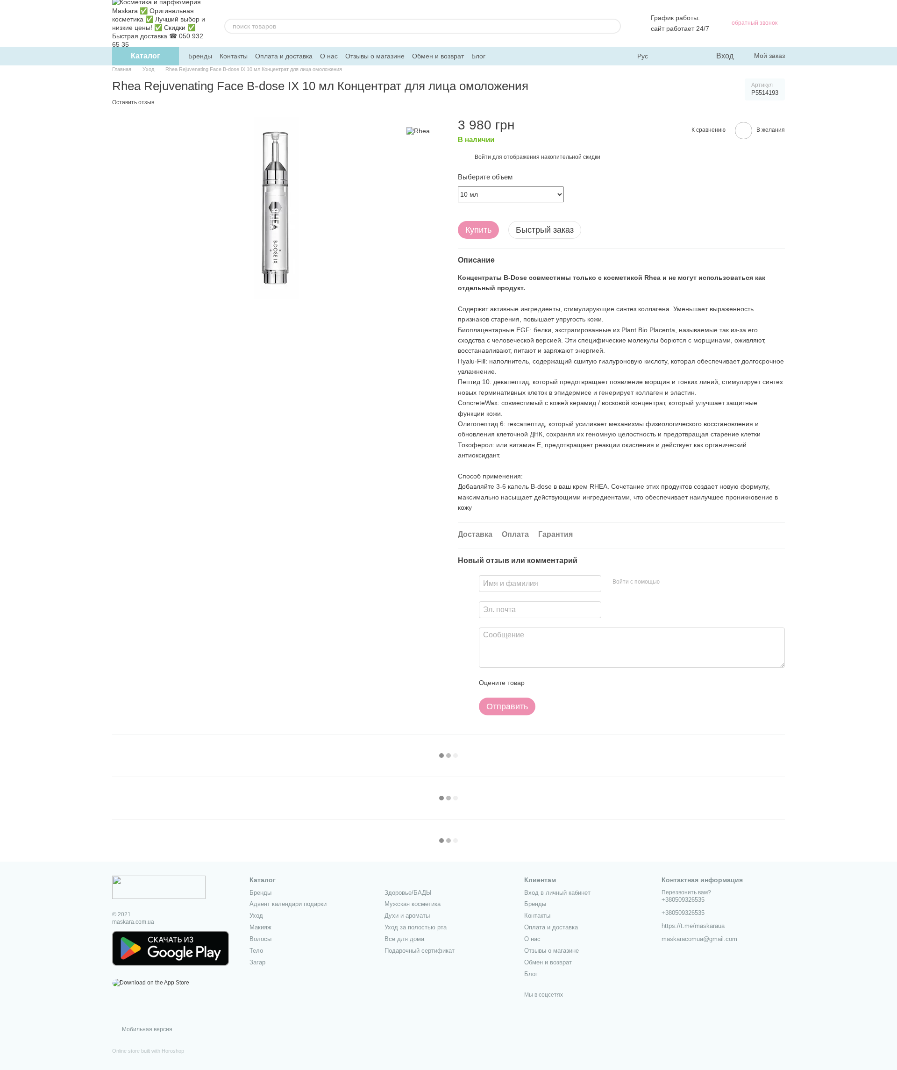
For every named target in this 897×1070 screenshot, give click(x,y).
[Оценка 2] (555, 682)
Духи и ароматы (407, 915)
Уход (256, 915)
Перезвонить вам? (686, 892)
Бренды (200, 56)
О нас (329, 56)
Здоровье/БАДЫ (408, 892)
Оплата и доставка (284, 56)
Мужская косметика (412, 903)
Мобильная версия (146, 1029)
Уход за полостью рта (415, 927)
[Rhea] (418, 130)
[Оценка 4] (584, 682)
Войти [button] (483, 157)
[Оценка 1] (540, 682)
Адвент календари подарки (288, 903)
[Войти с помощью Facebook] (670, 582)
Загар (257, 962)
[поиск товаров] (613, 26)
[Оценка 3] (569, 682)
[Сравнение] (670, 56)
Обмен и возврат (438, 56)
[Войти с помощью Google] (685, 582)
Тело (256, 950)
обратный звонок (754, 23)
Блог (478, 56)
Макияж (260, 927)
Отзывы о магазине (375, 56)
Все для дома (404, 938)
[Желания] (689, 56)
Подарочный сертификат (419, 950)
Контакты (234, 56)
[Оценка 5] (599, 682)
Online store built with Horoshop (148, 1051)
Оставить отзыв (133, 102)
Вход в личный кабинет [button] (557, 892)
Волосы (260, 938)
